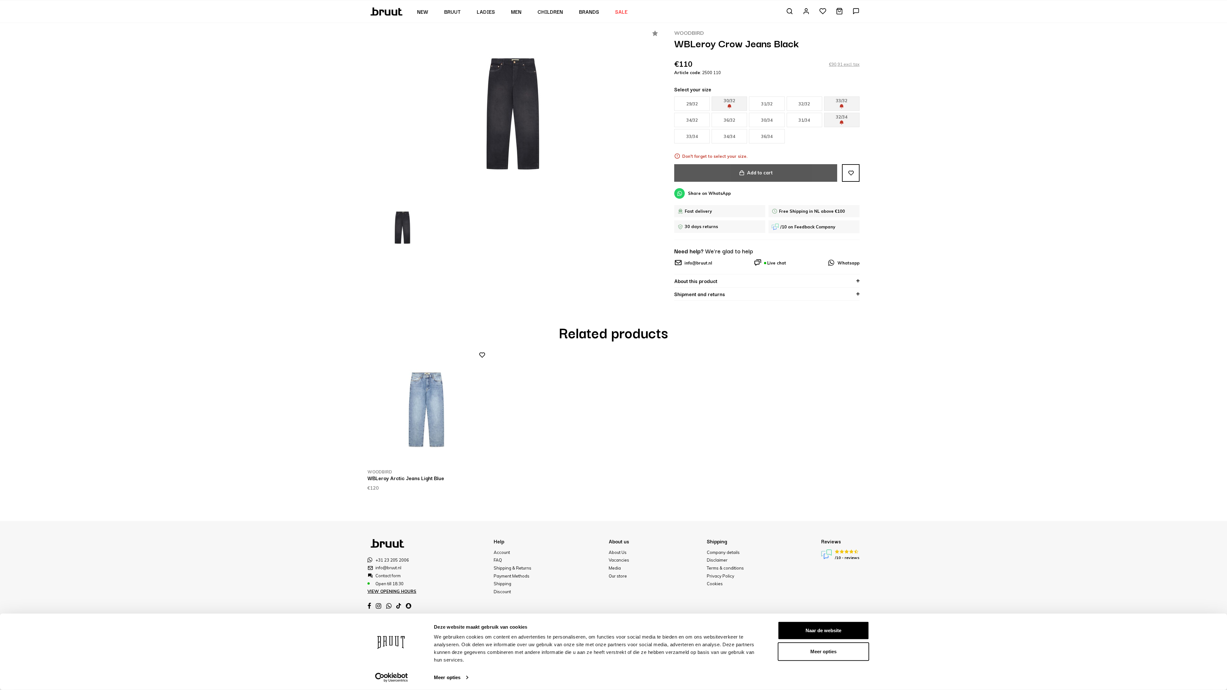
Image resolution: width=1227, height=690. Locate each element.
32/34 (841, 116)
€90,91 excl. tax (844, 64)
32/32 (804, 103)
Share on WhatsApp (709, 193)
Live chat (776, 262)
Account (502, 552)
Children (550, 11)
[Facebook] (369, 606)
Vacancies (619, 560)
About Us (618, 552)
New (422, 11)
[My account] (806, 12)
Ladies (486, 11)
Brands (589, 11)
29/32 (692, 103)
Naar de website (823, 630)
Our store (618, 576)
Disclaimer (717, 560)
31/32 (767, 103)
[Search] (789, 12)
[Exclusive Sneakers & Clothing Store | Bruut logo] (387, 10)
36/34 (767, 136)
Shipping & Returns (512, 568)
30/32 (729, 100)
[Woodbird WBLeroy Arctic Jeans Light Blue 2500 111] (426, 410)
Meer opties (447, 677)
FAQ (498, 560)
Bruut (452, 11)
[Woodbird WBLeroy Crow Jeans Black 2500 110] (512, 113)
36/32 (729, 120)
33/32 (841, 100)
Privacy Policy (720, 576)
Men (516, 11)
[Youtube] (398, 606)
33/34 (692, 136)
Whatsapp (848, 262)
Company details (723, 552)
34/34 (729, 136)
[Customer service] (856, 12)
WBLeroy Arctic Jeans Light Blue (405, 478)
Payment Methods (511, 576)
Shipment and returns (699, 294)
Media (615, 568)
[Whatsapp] (388, 606)
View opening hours (391, 591)
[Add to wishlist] (851, 173)
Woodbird (689, 33)
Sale (621, 11)
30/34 (767, 120)
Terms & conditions (725, 568)
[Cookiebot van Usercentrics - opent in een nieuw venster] (392, 677)
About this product (695, 281)
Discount (502, 591)
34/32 (692, 120)
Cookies (715, 583)
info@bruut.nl (698, 262)
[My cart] (839, 12)
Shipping (502, 583)
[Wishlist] (822, 12)
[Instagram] (378, 606)
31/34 (804, 120)
